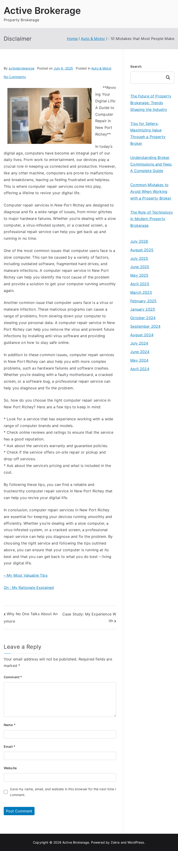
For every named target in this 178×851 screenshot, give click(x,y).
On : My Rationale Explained (29, 587)
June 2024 (139, 351)
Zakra (115, 842)
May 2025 (139, 275)
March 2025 (141, 292)
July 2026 (139, 241)
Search (136, 66)
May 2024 (139, 360)
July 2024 (139, 343)
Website (10, 768)
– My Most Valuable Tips (26, 575)
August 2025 (141, 250)
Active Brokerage (42, 10)
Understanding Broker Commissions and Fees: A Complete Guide (151, 164)
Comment (13, 677)
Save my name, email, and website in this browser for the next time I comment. (63, 792)
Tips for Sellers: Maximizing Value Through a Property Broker (147, 133)
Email (9, 746)
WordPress (135, 842)
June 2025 (139, 266)
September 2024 (145, 326)
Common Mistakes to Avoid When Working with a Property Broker (150, 191)
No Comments (15, 77)
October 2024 (143, 317)
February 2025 (143, 301)
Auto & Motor (101, 68)
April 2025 (139, 284)
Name (10, 725)
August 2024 (141, 335)
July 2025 (139, 258)
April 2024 (139, 368)
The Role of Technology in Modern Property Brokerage (151, 219)
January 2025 (142, 309)
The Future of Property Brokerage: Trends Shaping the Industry (150, 103)
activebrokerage (21, 68)
